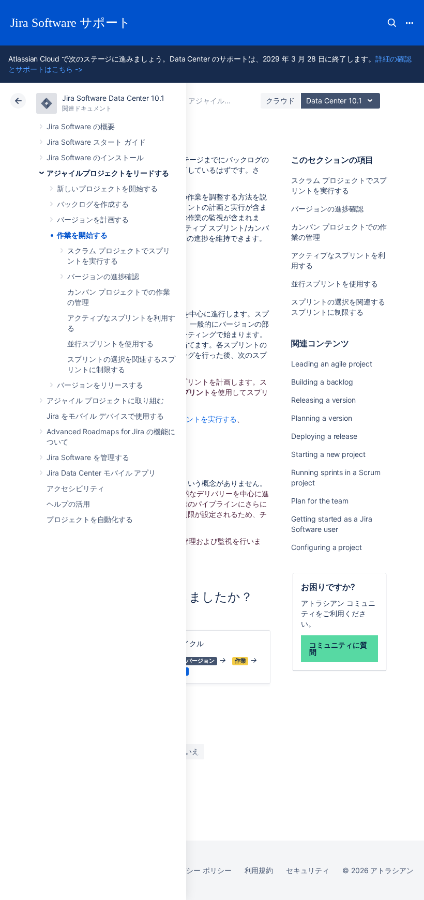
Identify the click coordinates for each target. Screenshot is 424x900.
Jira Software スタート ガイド (96, 142)
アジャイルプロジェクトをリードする (108, 173)
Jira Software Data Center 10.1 (113, 98)
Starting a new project (328, 454)
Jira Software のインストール (95, 157)
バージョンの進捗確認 (103, 276)
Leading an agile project (331, 363)
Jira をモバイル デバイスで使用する (105, 415)
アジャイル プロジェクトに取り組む (105, 400)
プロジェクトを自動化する (90, 519)
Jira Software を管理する (88, 457)
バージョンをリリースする (100, 384)
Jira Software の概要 (81, 126)
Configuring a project (326, 547)
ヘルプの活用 (68, 503)
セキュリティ (307, 870)
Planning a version (321, 418)
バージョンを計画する (93, 219)
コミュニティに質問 (338, 648)
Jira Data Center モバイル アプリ (101, 472)
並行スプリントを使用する (110, 343)
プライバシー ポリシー (194, 870)
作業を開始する (82, 235)
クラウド (280, 100)
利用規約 (259, 870)
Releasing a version (323, 399)
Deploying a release (324, 436)
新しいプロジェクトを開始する (107, 188)
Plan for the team (320, 500)
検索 (392, 22)
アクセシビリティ (75, 488)
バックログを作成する (93, 204)
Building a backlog (322, 381)
